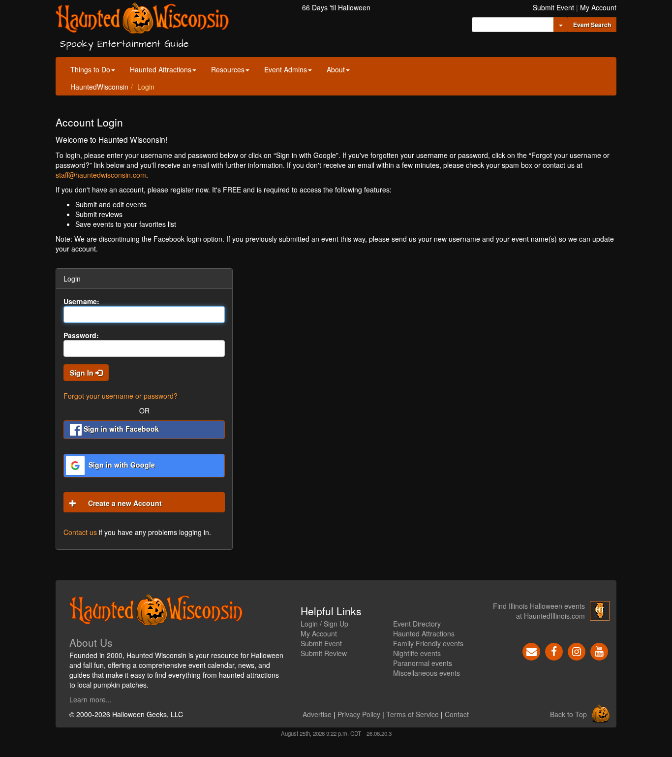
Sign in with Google (121, 465)
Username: (81, 301)
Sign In (82, 373)
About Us (91, 642)
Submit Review (324, 653)
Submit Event (553, 7)
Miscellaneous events (426, 673)
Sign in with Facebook (120, 429)
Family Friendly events (428, 643)
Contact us (80, 532)
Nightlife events (417, 653)
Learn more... (90, 699)
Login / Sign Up (324, 624)
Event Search (592, 24)
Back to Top (568, 714)
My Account (598, 7)
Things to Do (90, 69)
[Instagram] (576, 651)
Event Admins (285, 69)
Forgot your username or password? (120, 396)
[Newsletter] (531, 651)
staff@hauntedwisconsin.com (101, 175)
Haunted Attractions (160, 69)
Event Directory (417, 624)
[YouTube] (599, 651)
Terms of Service (412, 714)
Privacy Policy (358, 714)
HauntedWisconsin (99, 87)
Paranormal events (422, 663)
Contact (457, 714)
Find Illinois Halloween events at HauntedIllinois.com (539, 611)
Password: (81, 335)
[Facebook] (554, 651)
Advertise (317, 714)
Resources (227, 69)
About (336, 69)
